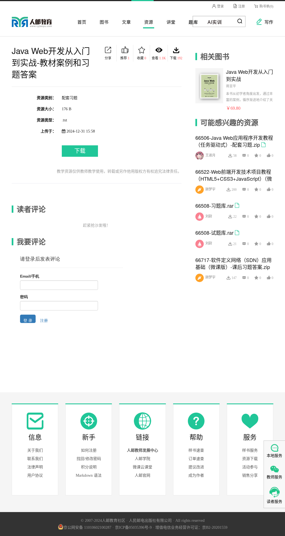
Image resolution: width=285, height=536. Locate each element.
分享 (108, 58)
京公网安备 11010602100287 (87, 527)
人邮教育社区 (37, 26)
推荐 (124, 58)
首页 (80, 21)
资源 (146, 21)
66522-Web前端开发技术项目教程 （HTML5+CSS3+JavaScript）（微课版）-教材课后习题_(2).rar (233, 178)
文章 (124, 21)
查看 (159, 58)
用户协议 (35, 475)
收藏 (141, 58)
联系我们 (35, 459)
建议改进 (196, 467)
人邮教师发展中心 (142, 450)
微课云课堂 (142, 467)
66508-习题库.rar (214, 205)
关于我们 (35, 450)
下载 (176, 58)
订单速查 (196, 459)
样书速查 (196, 450)
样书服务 (250, 450)
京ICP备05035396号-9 (133, 527)
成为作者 (196, 475)
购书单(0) (266, 6)
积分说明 (89, 467)
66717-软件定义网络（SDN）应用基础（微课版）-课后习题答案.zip (233, 263)
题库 (191, 21)
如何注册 (89, 450)
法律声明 (35, 467)
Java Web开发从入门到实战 (249, 75)
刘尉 (208, 216)
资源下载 (250, 459)
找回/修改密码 (89, 459)
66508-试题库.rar (214, 232)
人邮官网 (142, 475)
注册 (241, 6)
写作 (266, 21)
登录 (220, 6)
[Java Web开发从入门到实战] (209, 85)
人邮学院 (142, 459)
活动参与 (250, 467)
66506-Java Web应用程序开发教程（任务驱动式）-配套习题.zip (234, 141)
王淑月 (210, 155)
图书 (102, 21)
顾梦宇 (210, 189)
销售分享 (250, 475)
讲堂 (169, 21)
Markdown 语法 (89, 475)
